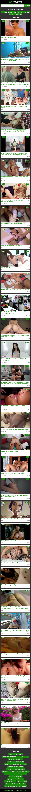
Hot (28, 12)
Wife (24, 12)
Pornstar (19, 12)
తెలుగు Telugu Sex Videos (12, 764)
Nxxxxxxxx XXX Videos (15, 759)
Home (6, 790)
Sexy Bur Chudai (22, 781)
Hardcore (4, 12)
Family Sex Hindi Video (8, 771)
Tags (10, 790)
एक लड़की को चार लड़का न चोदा (19, 774)
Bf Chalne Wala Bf (21, 786)
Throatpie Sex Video (10, 781)
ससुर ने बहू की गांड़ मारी (10, 786)
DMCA (15, 790)
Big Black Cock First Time (15, 754)
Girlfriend (12, 14)
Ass (15, 12)
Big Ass (10, 12)
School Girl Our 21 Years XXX (15, 761)
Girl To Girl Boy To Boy (15, 776)
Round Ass (19, 14)
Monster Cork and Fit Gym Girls (15, 769)
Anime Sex (23, 764)
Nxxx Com (8, 774)
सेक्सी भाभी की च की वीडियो (23, 771)
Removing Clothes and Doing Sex (15, 784)
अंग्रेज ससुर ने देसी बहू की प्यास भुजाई (15, 779)
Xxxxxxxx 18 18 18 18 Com (15, 766)
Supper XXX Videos (23, 757)
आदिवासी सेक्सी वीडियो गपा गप (9, 757)
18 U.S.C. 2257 (22, 790)
